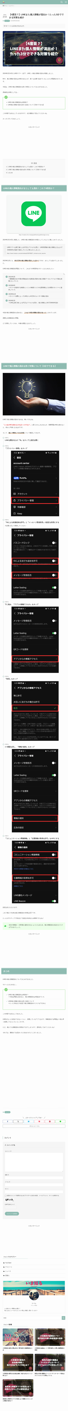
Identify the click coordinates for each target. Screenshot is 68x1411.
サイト (7, 1189)
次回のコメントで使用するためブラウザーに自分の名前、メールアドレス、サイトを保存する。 (33, 1195)
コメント (8, 1151)
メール (7, 1182)
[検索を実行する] (63, 1318)
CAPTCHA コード (10, 1204)
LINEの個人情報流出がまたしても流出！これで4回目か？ (26, 166)
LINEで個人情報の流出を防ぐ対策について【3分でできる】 (27, 169)
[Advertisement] (34, 140)
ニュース (7, 20)
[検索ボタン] (62, 2)
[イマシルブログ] (3, 2)
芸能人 (7, 1275)
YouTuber (8, 1263)
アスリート (8, 1267)
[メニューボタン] (66, 2)
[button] (8, 1121)
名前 (7, 1175)
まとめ (10, 172)
